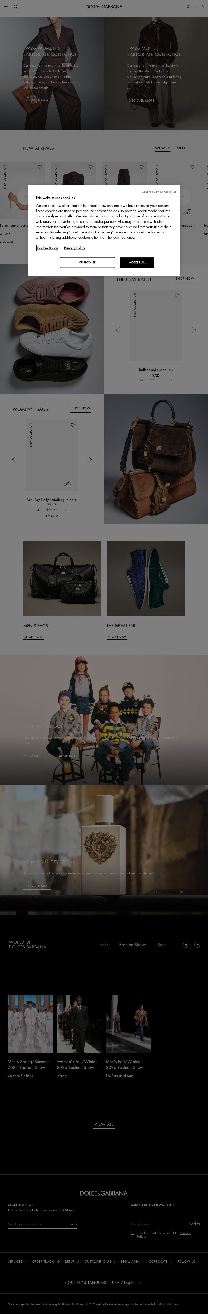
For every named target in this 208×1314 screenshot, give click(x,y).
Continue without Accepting (159, 191)
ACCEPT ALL (137, 262)
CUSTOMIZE (87, 262)
